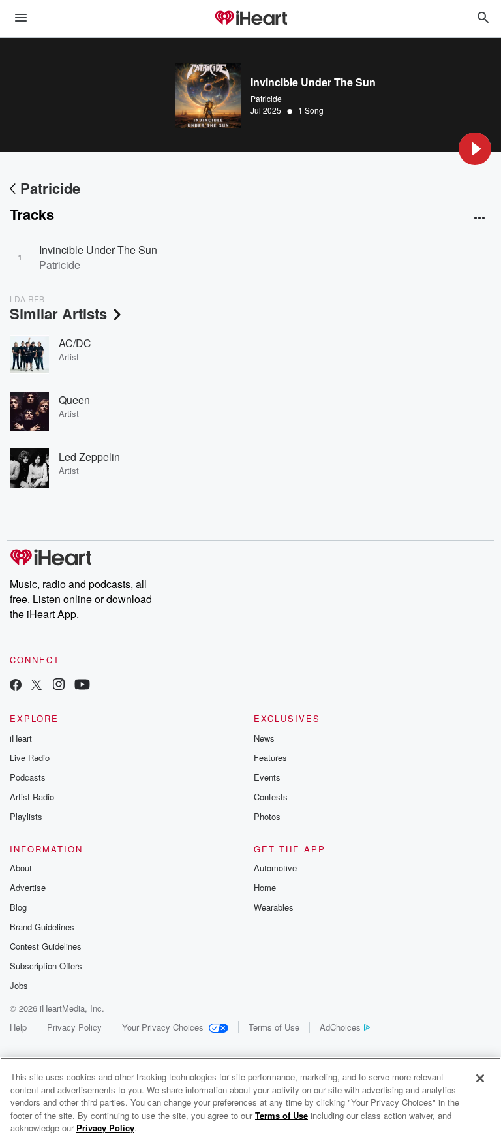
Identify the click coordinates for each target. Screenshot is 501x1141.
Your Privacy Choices (163, 1027)
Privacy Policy (74, 1027)
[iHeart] (250, 19)
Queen (74, 399)
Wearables (274, 907)
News (264, 738)
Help (18, 1027)
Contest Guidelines (46, 946)
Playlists (26, 816)
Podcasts (28, 777)
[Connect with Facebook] (16, 685)
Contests (271, 796)
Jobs (19, 985)
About (21, 868)
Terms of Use (274, 1027)
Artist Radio (32, 796)
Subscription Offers (46, 966)
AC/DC (75, 343)
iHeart (21, 738)
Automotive (275, 868)
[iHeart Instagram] (59, 685)
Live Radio (30, 757)
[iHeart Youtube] (82, 685)
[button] (475, 149)
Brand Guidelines (42, 926)
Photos (267, 816)
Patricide (266, 98)
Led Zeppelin (89, 456)
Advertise (28, 887)
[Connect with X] (36, 685)
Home (265, 887)
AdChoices (340, 1027)
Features (270, 757)
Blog (18, 907)
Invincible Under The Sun (98, 249)
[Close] (480, 1078)
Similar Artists (58, 313)
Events (267, 777)
